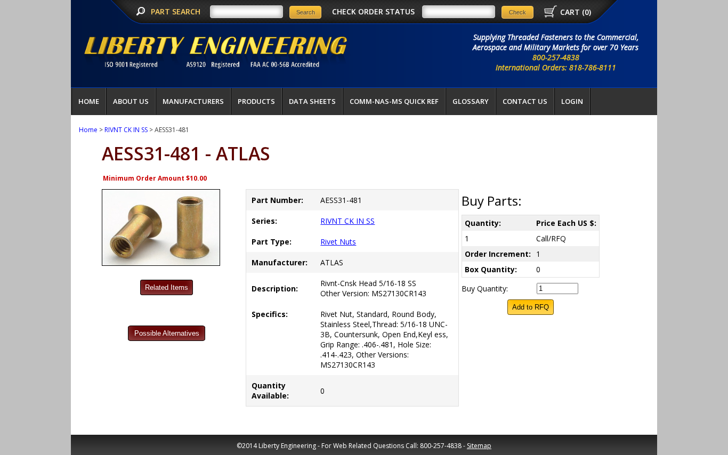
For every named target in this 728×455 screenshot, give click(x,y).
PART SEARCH (177, 11)
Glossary (470, 101)
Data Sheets (312, 101)
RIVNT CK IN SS (126, 129)
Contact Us (525, 101)
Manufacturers (193, 101)
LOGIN (572, 101)
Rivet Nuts (338, 242)
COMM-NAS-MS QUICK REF (394, 101)
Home (88, 101)
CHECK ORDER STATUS (373, 11)
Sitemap (479, 445)
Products (256, 101)
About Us (131, 101)
